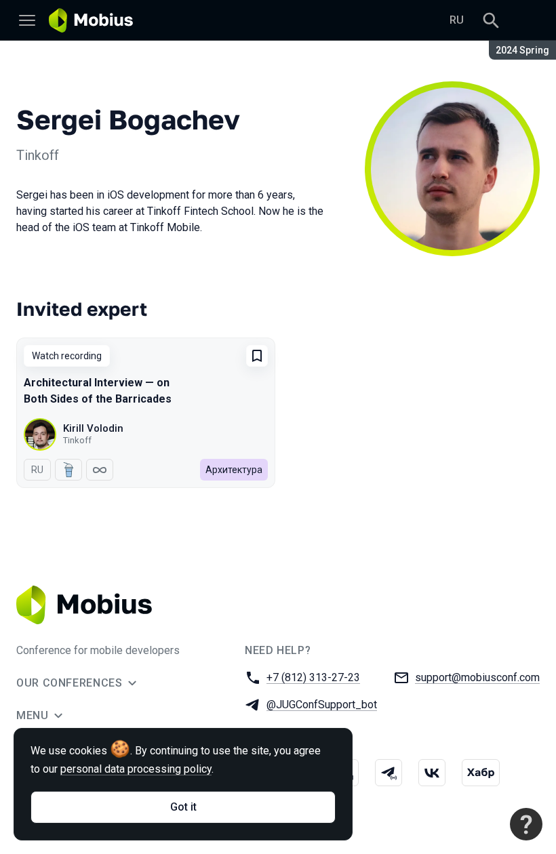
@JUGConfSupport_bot (321, 704)
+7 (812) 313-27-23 (313, 677)
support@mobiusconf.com (477, 677)
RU (457, 20)
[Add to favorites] (257, 356)
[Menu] (27, 20)
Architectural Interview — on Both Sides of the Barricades (98, 390)
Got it (183, 806)
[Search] (490, 20)
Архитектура (233, 469)
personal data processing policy (136, 768)
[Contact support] (526, 824)
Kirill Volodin (93, 428)
